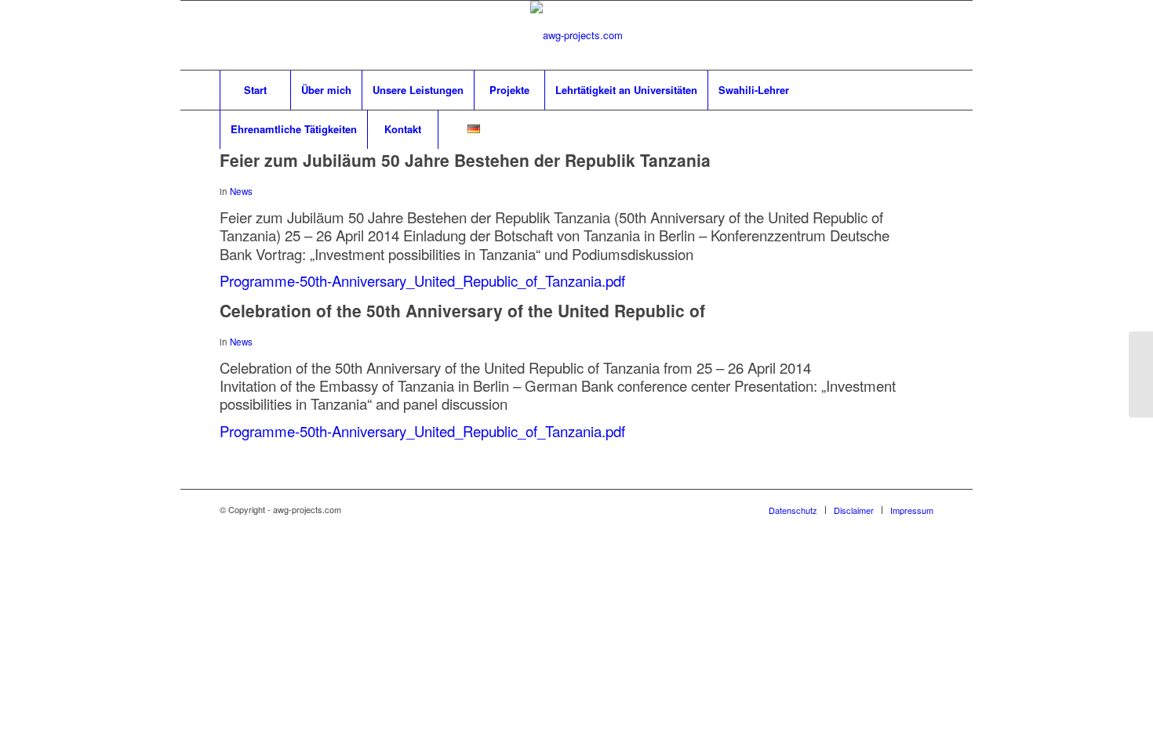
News (241, 191)
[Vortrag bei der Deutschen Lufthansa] (1141, 374)
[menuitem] (255, 90)
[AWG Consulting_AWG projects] (576, 35)
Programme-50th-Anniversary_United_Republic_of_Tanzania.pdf (422, 280)
